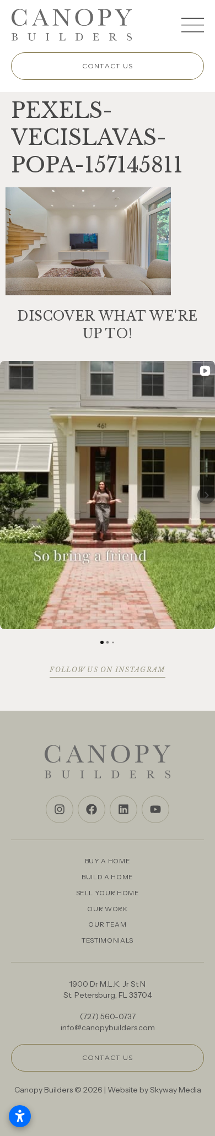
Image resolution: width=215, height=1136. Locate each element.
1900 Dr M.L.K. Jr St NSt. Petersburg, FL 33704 (107, 989)
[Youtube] (155, 809)
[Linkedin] (123, 809)
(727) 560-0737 (108, 1016)
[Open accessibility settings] (20, 1116)
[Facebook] (91, 809)
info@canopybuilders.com (108, 1027)
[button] (9, 495)
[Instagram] (59, 809)
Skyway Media (175, 1090)
